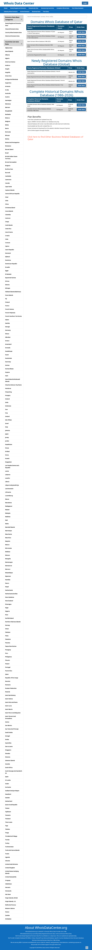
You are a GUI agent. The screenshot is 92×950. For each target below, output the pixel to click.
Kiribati (7, 451)
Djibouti (7, 256)
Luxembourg (9, 495)
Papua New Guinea (10, 646)
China (7, 204)
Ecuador (7, 267)
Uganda (7, 857)
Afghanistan (8, 48)
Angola (7, 69)
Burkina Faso (9, 169)
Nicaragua (8, 604)
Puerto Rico (8, 671)
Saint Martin (9, 709)
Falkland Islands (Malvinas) (13, 292)
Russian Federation (11, 688)
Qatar (7, 674)
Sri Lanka (8, 780)
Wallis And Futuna (10, 905)
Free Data (46, 11)
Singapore (8, 750)
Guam (7, 355)
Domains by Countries (47, 8)
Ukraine (7, 861)
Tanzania (8, 815)
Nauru (7, 583)
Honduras (8, 388)
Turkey (7, 843)
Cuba (6, 239)
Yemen (7, 912)
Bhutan (7, 135)
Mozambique (9, 573)
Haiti (6, 376)
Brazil (7, 153)
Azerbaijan (8, 100)
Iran (6, 409)
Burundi (7, 172)
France (7, 306)
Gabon (7, 320)
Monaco (7, 555)
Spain (6, 776)
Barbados (8, 114)
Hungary (7, 395)
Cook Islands (8, 225)
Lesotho (7, 478)
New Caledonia (9, 597)
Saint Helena (9, 699)
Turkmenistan (9, 847)
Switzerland (8, 801)
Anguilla (7, 72)
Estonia (7, 285)
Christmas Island (10, 207)
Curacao (7, 242)
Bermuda (8, 132)
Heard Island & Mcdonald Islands (12, 380)
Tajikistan (8, 812)
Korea (7, 455)
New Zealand (9, 601)
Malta (7, 523)
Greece (7, 341)
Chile (6, 200)
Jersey (7, 437)
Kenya (7, 448)
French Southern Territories (13, 316)
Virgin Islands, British (11, 898)
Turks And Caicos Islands (12, 850)
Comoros (7, 218)
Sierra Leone (9, 746)
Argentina (8, 83)
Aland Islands (9, 51)
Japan (7, 434)
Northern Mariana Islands (12, 622)
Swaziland (8, 794)
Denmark (8, 253)
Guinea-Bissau (9, 369)
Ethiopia (7, 288)
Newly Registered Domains (18, 8)
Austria (7, 97)
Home (5, 8)
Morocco (7, 569)
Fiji (6, 299)
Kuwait (7, 458)
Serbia (7, 739)
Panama (7, 643)
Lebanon (7, 474)
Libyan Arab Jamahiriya (12, 485)
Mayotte (7, 541)
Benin (7, 128)
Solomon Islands (10, 760)
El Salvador (8, 274)
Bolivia (7, 139)
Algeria (7, 58)
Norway (7, 625)
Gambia (7, 323)
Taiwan (7, 808)
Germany (8, 330)
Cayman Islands (9, 190)
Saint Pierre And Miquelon (13, 713)
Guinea (7, 365)
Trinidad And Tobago (11, 836)
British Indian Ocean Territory (11, 157)
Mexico (7, 545)
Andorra (7, 65)
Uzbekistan (8, 884)
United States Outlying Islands (12, 872)
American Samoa (10, 62)
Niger (7, 608)
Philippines (8, 657)
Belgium (7, 121)
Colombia (8, 214)
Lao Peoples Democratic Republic (12, 466)
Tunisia (7, 840)
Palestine (8, 639)
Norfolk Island (9, 618)
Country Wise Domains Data (13, 32)
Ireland (7, 416)
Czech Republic (9, 249)
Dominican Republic (11, 263)
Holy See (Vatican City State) (13, 385)
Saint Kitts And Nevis (11, 702)
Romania (8, 685)
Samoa (7, 722)
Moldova (7, 552)
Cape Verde (8, 186)
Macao (7, 499)
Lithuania (8, 492)
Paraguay (8, 650)
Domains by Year (33, 8)
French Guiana (9, 309)
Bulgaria (7, 165)
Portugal (7, 667)
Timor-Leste (8, 822)
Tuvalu (7, 854)
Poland (7, 664)
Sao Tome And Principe (12, 729)
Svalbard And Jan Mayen (12, 790)
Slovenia (7, 757)
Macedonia (8, 502)
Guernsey (8, 362)
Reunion (7, 681)
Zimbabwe (8, 919)
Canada (7, 183)
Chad (6, 197)
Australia (8, 93)
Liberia (7, 481)
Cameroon (8, 179)
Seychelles (8, 743)
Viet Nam (8, 894)
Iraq (6, 413)
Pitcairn (7, 660)
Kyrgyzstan (8, 462)
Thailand (7, 819)
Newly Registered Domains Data (13, 24)
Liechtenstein (9, 488)
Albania (7, 55)
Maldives (7, 516)
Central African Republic (12, 193)
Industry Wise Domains (11, 11)
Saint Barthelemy (10, 695)
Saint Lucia (8, 706)
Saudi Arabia (9, 732)
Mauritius (8, 537)
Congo (7, 221)
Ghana (7, 334)
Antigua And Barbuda (11, 79)
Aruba (7, 90)
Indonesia (8, 406)
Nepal (7, 587)
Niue (6, 615)
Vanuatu (7, 887)
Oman (7, 629)
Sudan (7, 783)
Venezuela (8, 891)
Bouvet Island (9, 149)
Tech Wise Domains (77, 8)
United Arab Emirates (11, 864)
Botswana (8, 146)
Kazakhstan (8, 444)
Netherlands (9, 590)
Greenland (8, 344)
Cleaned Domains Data (12, 29)
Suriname (8, 787)
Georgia (7, 327)
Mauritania (8, 534)
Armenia (7, 86)
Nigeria (7, 611)
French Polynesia (10, 313)
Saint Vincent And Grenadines (10, 717)
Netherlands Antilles (11, 594)
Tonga (7, 833)
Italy (6, 427)
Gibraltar (8, 337)
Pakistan (7, 632)
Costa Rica (8, 228)
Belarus (7, 118)
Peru (6, 653)
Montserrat (8, 566)
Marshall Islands (10, 527)
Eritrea (7, 281)
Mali (6, 520)
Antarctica (8, 76)
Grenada (7, 348)
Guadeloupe (8, 351)
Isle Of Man (8, 420)
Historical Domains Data (12, 36)
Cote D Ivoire (9, 232)
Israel (7, 423)
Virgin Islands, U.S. (10, 901)
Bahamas (8, 104)
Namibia (7, 580)
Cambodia (8, 176)
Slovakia (7, 753)
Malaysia (7, 513)
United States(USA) (10, 877)
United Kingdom (10, 868)
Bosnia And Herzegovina (12, 142)
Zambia (7, 915)
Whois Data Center (19, 3)
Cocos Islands (9, 211)
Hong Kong (8, 392)
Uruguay (7, 880)
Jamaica (7, 430)
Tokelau (7, 829)
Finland (7, 302)
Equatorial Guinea (10, 277)
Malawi (7, 509)
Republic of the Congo (11, 678)
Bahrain (7, 107)
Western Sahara (10, 908)
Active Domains (24, 11)
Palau (7, 636)
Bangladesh (8, 111)
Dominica (8, 260)
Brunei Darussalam (11, 162)
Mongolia (8, 559)
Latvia (7, 471)
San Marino (8, 725)
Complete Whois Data (63, 8)
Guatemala (8, 358)
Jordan (7, 441)
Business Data (36, 11)
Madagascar (8, 506)
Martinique (8, 530)
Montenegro (9, 562)
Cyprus (7, 246)
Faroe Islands (9, 295)
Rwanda (7, 692)
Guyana (7, 372)
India (6, 402)
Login (85, 3)
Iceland (7, 399)
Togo (6, 826)
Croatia (7, 235)
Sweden (7, 797)
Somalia (7, 764)
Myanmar (8, 576)
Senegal (7, 736)
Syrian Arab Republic (11, 804)
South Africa (8, 767)
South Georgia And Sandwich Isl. (13, 772)
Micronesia (8, 548)
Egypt (6, 270)
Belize (7, 125)
